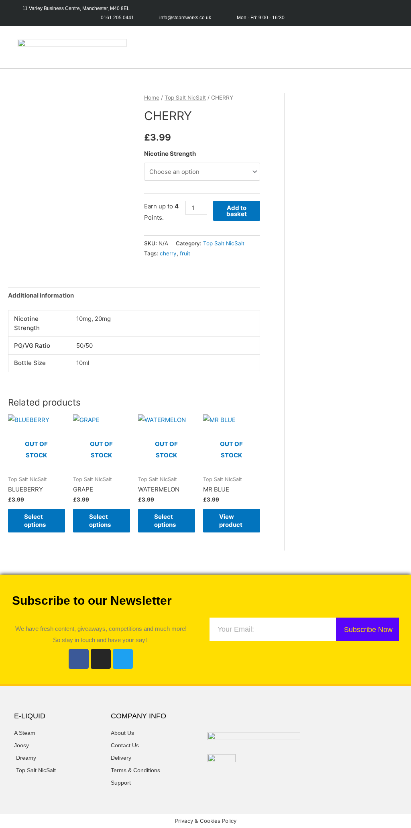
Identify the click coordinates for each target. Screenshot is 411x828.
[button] (277, 47)
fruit (185, 253)
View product (230, 520)
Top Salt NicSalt (185, 97)
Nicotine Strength (170, 153)
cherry (168, 253)
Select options (35, 520)
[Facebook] (79, 659)
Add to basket (236, 211)
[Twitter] (123, 659)
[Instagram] (101, 659)
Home (151, 97)
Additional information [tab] (41, 295)
